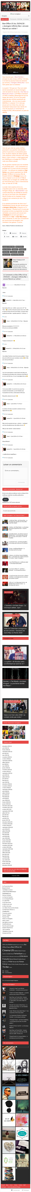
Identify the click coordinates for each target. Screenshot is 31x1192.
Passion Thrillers (6, 915)
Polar (10, 961)
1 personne (10, 296)
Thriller (5, 967)
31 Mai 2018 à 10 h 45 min (19, 384)
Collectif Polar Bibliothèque (9, 891)
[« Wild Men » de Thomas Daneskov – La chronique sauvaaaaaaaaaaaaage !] (11, 729)
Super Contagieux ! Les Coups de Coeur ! (14, 515)
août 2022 (4, 748)
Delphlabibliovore (6, 893)
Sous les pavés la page (7, 926)
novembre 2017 (6, 807)
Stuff (24, 1185)
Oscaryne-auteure (7, 913)
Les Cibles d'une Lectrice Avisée (10, 907)
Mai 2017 (4, 816)
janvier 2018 (5, 804)
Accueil (3, 1185)
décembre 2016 (6, 822)
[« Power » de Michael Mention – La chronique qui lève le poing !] (5, 551)
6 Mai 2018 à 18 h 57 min (18, 300)
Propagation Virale (8, 638)
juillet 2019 (5, 777)
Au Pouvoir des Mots (7, 886)
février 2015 (5, 861)
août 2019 (4, 775)
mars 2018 (5, 800)
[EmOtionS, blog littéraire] (22, 1173)
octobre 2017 (5, 809)
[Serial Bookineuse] (22, 1133)
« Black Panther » (19, 77)
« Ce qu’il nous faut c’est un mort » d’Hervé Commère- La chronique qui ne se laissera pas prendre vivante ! (18, 577)
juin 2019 (4, 778)
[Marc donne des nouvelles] (8, 1052)
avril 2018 (4, 798)
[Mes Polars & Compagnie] (22, 1160)
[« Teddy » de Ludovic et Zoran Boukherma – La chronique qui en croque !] (5, 733)
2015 (3, 944)
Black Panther (19, 246)
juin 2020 (4, 764)
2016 (6, 944)
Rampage (21, 252)
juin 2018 (4, 795)
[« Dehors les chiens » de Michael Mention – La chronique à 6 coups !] (5, 738)
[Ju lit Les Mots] (8, 1120)
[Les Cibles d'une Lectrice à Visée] (22, 1093)
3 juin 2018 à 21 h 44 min (19, 449)
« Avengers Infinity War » (17, 83)
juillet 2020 (5, 762)
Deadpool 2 (22, 249)
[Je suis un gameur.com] (8, 1106)
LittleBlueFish (5, 911)
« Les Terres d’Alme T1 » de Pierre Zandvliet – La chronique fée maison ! (17, 569)
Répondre (4, 287)
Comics (4, 953)
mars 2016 (5, 838)
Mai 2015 (4, 856)
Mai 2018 (4, 796)
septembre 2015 (6, 849)
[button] (6, 121)
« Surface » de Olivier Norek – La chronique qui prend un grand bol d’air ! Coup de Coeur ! (18, 528)
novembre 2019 (6, 769)
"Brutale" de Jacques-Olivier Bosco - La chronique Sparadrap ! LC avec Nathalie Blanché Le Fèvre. (18, 1006)
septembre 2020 (6, 760)
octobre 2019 (5, 771)
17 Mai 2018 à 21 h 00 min (19, 335)
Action (10, 944)
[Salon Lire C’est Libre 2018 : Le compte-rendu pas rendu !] (15, 712)
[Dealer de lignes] (8, 1146)
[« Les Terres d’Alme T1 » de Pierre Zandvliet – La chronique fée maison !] (5, 571)
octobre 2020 (5, 758)
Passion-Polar (5, 916)
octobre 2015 (5, 847)
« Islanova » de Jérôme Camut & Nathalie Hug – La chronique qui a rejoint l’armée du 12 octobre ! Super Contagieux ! (18, 557)
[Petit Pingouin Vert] (8, 1160)
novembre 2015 (6, 845)
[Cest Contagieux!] (15, 14)
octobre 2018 (5, 787)
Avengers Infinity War (8, 246)
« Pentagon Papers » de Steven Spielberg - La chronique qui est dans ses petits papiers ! (18, 1021)
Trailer (10, 967)
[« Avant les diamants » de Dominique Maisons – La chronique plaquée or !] (11, 738)
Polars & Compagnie (7, 918)
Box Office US (6, 249)
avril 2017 (4, 818)
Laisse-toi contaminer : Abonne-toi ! (13, 489)
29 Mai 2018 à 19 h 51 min (19, 348)
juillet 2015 (5, 852)
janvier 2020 (5, 767)
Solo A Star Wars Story (17, 254)
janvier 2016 (5, 841)
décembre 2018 (6, 784)
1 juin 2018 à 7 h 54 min (16, 403)
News (19, 32)
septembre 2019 (6, 773)
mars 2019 (5, 782)
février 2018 (5, 802)
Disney (12, 953)
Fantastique (18, 953)
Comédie (8, 953)
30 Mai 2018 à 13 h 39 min (17, 367)
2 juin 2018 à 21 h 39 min (16, 436)
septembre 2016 (6, 827)
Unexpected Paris (6, 933)
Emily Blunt (6, 252)
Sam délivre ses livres (7, 922)
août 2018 (4, 791)
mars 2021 (5, 755)
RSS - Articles (5, 971)
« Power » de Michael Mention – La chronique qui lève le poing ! (17, 549)
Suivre (5, 499)
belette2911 (9, 300)
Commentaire (21, 482)
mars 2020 (5, 766)
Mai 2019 (4, 780)
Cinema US (15, 249)
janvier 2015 (5, 863)
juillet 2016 (5, 831)
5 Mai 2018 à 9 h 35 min (19, 284)
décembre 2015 (6, 843)
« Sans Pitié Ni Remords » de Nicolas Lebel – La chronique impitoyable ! (18, 562)
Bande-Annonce (20, 944)
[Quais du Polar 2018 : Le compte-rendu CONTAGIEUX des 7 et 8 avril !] (9, 6)
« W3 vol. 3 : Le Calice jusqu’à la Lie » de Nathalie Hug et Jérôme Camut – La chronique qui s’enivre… (18, 584)
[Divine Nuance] (22, 1066)
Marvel (11, 959)
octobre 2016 (5, 825)
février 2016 (5, 840)
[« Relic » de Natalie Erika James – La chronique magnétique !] (22, 738)
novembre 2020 (6, 757)
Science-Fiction (11, 964)
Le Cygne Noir (5, 900)
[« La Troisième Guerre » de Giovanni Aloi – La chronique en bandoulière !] (22, 729)
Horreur (24, 953)
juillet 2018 (5, 793)
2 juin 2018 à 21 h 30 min (19, 418)
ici (14, 109)
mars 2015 (5, 859)
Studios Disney (18, 964)
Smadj (15, 32)
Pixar (7, 961)
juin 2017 (4, 814)
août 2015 (4, 850)
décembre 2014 (6, 865)
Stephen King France (7, 927)
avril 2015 (4, 858)
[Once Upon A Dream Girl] (8, 1133)
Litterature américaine (14, 956)
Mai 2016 (4, 834)
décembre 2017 (6, 805)
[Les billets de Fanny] (8, 1173)
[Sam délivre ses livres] (8, 1066)
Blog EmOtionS (6, 888)
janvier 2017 (5, 820)
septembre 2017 (6, 811)
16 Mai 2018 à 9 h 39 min (16, 321)
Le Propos (3, 1187)
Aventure (14, 944)
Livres (11, 1185)
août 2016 (4, 829)
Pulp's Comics (5, 920)
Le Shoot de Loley (6, 906)
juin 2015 (4, 854)
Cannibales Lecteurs (7, 889)
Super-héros (25, 964)
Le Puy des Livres (6, 902)
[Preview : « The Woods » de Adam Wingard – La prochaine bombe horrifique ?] (15, 673)
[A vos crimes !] (22, 1079)
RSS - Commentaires (7, 972)
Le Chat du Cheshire (7, 897)
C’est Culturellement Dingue (13, 1187)
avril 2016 (4, 836)
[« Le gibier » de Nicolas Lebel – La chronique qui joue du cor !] (15, 658)
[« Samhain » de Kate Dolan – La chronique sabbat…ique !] (15, 602)
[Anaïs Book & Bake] (22, 1106)
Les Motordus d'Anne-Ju (8, 909)
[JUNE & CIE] (22, 1146)
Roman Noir (16, 961)
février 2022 (5, 749)
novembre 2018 (6, 786)
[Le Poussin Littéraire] (22, 1120)
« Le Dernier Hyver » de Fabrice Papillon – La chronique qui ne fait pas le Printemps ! (18, 542)
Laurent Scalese (5, 956)
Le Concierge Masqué (7, 898)
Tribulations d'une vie (7, 931)
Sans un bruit (6, 254)
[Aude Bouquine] (22, 1052)
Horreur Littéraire (6, 895)
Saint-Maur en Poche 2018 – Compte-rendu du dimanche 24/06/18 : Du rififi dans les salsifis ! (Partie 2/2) (18, 1032)
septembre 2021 (6, 751)
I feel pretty (14, 252)
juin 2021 (4, 753)
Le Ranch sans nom (7, 904)
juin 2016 (4, 832)
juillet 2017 (5, 813)
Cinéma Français (22, 950)
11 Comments (25, 32)
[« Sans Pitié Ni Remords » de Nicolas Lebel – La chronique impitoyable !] (5, 564)
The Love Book (6, 929)
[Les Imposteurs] (8, 1093)
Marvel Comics (18, 959)
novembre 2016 (6, 823)
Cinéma (16, 950)
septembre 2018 (6, 789)
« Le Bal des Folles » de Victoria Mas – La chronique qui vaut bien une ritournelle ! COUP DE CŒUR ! (18, 522)
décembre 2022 (6, 746)
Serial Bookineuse (6, 924)
